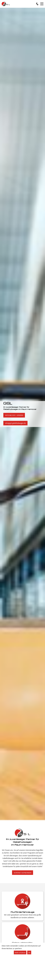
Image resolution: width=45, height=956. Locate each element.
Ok (29, 952)
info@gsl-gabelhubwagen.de (15, 423)
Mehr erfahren (20, 952)
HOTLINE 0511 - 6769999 (14, 415)
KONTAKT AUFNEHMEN (22, 872)
